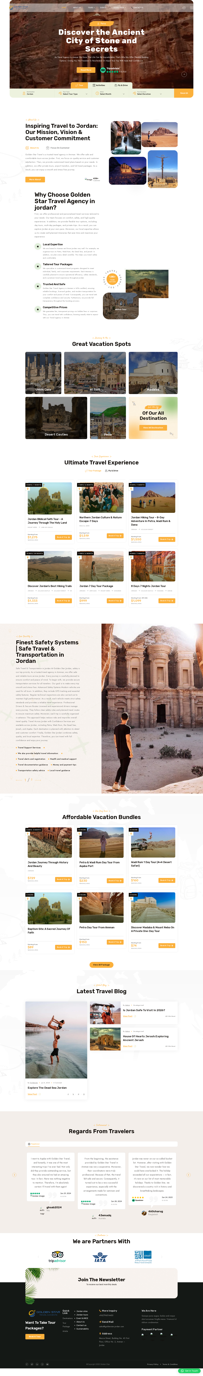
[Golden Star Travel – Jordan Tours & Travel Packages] (17, 7)
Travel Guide (118, 8)
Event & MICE (82, 1318)
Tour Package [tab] (94, 471)
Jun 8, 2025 (45, 1083)
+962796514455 (106, 1315)
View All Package (101, 965)
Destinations (68, 1318)
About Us (77, 8)
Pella (107, 415)
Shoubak (117, 591)
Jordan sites (82, 1311)
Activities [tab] (100, 85)
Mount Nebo (32, 527)
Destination (31, 92)
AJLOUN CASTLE (44, 591)
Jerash (134, 529)
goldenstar (34, 1083)
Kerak (170, 591)
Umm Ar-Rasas (47, 527)
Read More (86, 63)
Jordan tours (82, 1315)
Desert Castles (56, 415)
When (102, 92)
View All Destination (153, 428)
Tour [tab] (81, 85)
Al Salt (95, 370)
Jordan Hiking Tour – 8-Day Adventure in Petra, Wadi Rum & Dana (150, 521)
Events (103, 8)
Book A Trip (62, 537)
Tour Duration (141, 92)
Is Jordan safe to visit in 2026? (144, 1010)
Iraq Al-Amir (84, 526)
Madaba (153, 370)
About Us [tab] (34, 148)
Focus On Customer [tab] (60, 148)
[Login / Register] (184, 7)
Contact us (81, 1325)
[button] (18, 74)
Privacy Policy (152, 1364)
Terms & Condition (170, 1364)
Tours (90, 8)
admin (127, 1005)
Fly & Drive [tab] (123, 85)
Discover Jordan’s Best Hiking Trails (50, 586)
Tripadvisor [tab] (35, 1144)
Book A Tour (35, 1336)
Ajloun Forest (147, 529)
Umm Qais (43, 370)
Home (64, 8)
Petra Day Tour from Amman (96, 927)
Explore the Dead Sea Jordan (47, 1087)
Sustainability (82, 1329)
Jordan (31, 871)
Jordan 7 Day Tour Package (96, 586)
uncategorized (138, 1005)
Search (184, 93)
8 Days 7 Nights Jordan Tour (148, 586)
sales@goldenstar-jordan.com (111, 1326)
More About (35, 179)
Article (65, 1331)
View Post (32, 1094)
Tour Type (66, 92)
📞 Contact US (137, 8)
